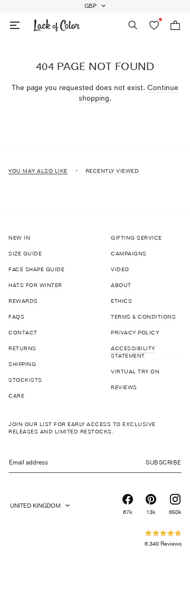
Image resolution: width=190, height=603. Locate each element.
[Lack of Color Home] (57, 25)
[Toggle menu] (14, 25)
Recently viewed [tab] (112, 170)
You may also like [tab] (38, 170)
